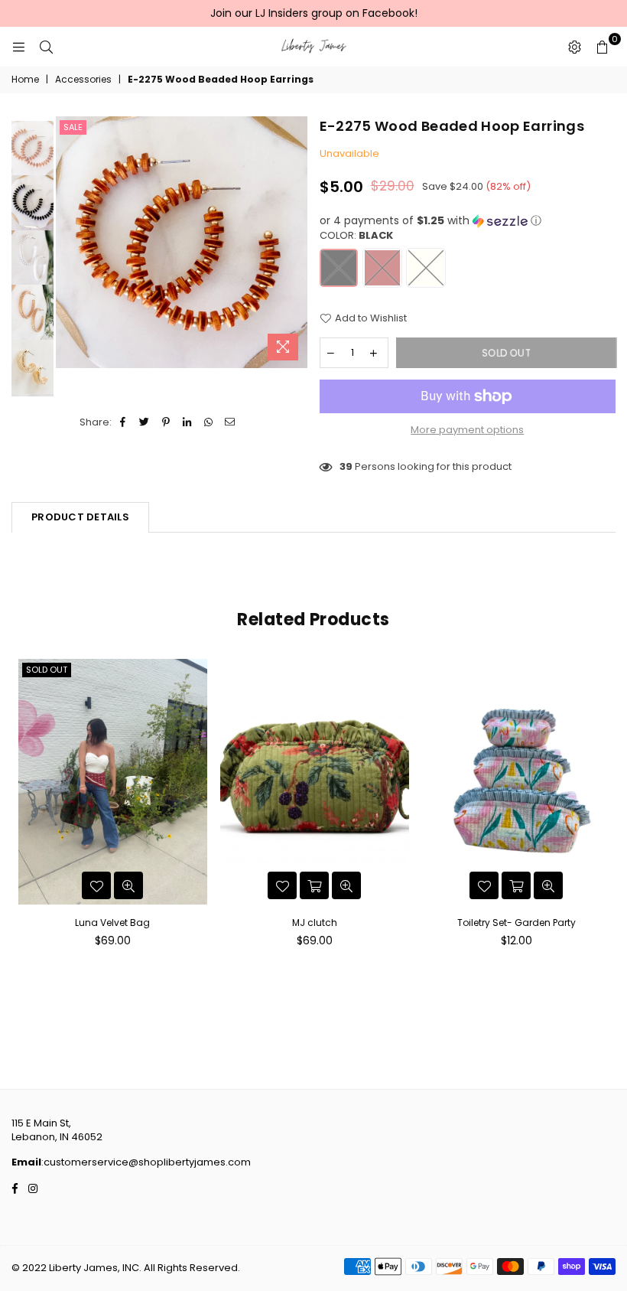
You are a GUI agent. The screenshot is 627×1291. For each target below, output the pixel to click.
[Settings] (574, 46)
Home (25, 79)
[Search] (46, 46)
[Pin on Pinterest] (166, 422)
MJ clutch (314, 922)
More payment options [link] (467, 430)
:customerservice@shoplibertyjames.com (146, 1162)
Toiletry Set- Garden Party (516, 922)
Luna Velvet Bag (112, 922)
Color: (356, 236)
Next (294, 242)
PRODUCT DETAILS (80, 517)
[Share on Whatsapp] (209, 422)
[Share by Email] (230, 422)
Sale (73, 127)
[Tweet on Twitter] (145, 422)
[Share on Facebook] (123, 422)
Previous (69, 242)
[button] (468, 221)
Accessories (83, 79)
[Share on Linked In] (187, 422)
